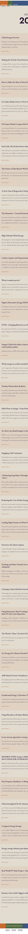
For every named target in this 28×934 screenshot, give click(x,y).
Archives (14, 930)
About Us (7, 930)
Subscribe (20, 930)
